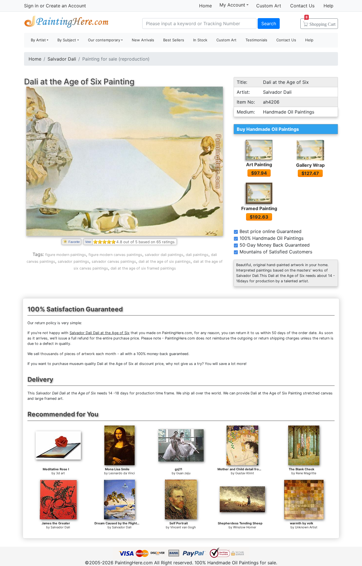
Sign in (31, 5)
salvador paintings (73, 261)
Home (205, 5)
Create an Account (66, 5)
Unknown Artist (306, 527)
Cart (320, 22)
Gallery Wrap (310, 165)
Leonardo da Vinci (122, 473)
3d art (60, 473)
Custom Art (268, 5)
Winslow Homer (244, 527)
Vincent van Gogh (183, 527)
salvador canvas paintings (114, 261)
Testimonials (256, 40)
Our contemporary (104, 40)
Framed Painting (259, 208)
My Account (232, 4)
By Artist (38, 40)
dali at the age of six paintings (165, 261)
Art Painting (259, 164)
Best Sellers (173, 40)
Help (328, 5)
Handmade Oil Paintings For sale (66, 23)
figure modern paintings (65, 255)
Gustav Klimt (244, 473)
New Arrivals (143, 40)
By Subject (66, 40)
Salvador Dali (62, 59)
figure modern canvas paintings (115, 255)
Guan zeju (183, 473)
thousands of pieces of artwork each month (78, 354)
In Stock (200, 40)
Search (268, 23)
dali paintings (197, 255)
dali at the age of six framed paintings (143, 268)
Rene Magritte (306, 473)
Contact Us (302, 5)
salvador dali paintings (164, 255)
